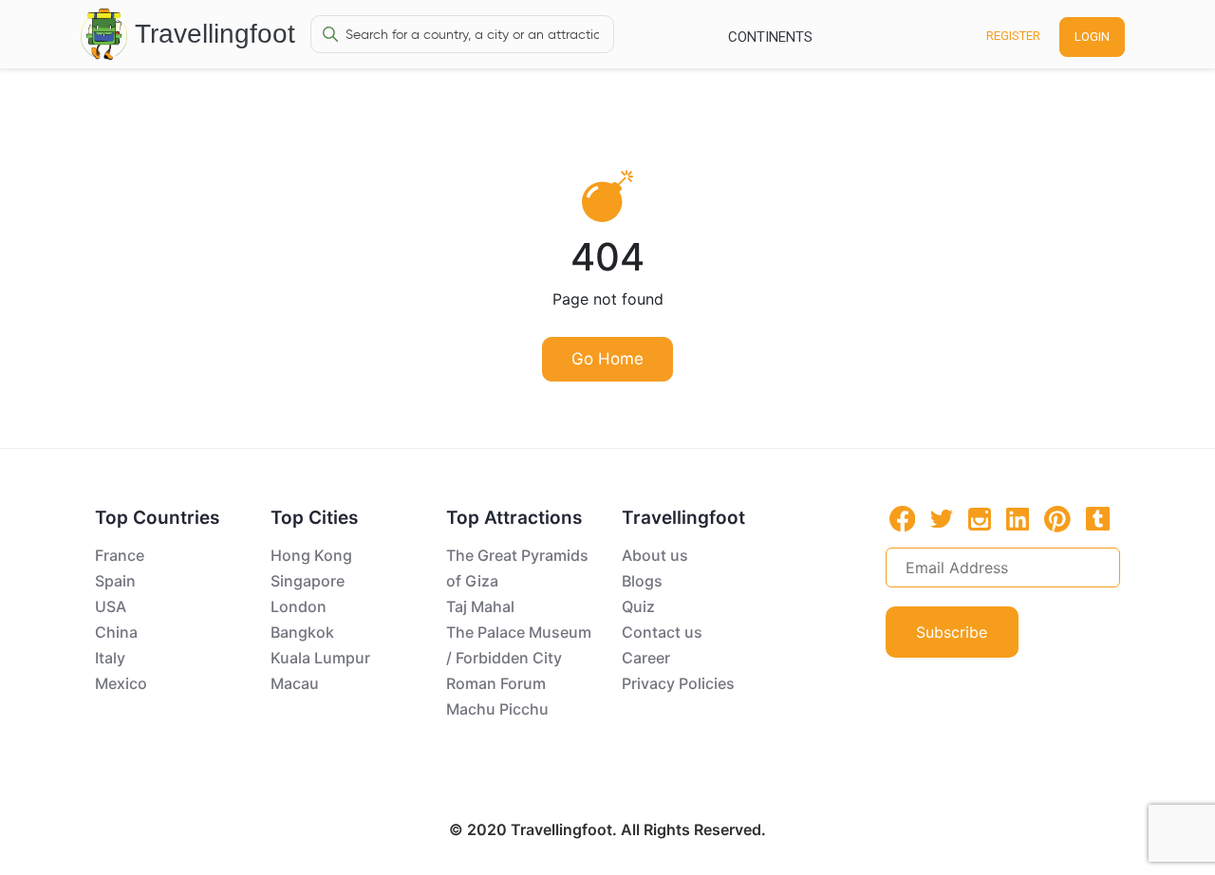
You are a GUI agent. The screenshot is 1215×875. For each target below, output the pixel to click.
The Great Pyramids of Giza (517, 568)
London (299, 606)
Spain (115, 580)
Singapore (308, 580)
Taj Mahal (480, 606)
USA (110, 606)
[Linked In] (1017, 518)
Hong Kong (311, 555)
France (119, 555)
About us (655, 555)
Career (646, 657)
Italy (110, 657)
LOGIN (1092, 36)
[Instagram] (979, 518)
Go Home (607, 358)
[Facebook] (903, 518)
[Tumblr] (1097, 518)
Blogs (642, 580)
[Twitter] (941, 517)
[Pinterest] (1057, 519)
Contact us (662, 632)
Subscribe (951, 632)
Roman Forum (496, 683)
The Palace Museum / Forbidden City (518, 645)
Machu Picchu (497, 708)
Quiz (638, 606)
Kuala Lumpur (320, 657)
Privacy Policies (678, 683)
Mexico (121, 683)
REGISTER (1013, 35)
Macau (295, 683)
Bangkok (302, 632)
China (116, 632)
